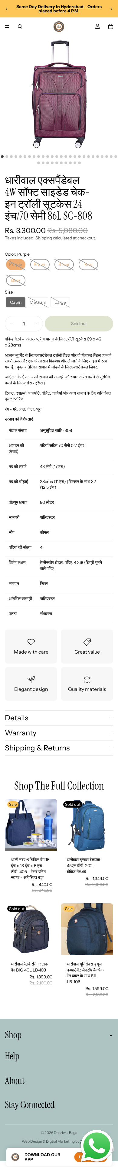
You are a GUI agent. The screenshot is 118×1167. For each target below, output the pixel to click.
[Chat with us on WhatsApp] (97, 1146)
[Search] (20, 26)
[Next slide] (111, 8)
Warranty (21, 732)
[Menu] (7, 26)
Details (16, 717)
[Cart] (110, 26)
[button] (15, 264)
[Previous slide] (6, 8)
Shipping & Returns (37, 748)
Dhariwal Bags (65, 1132)
